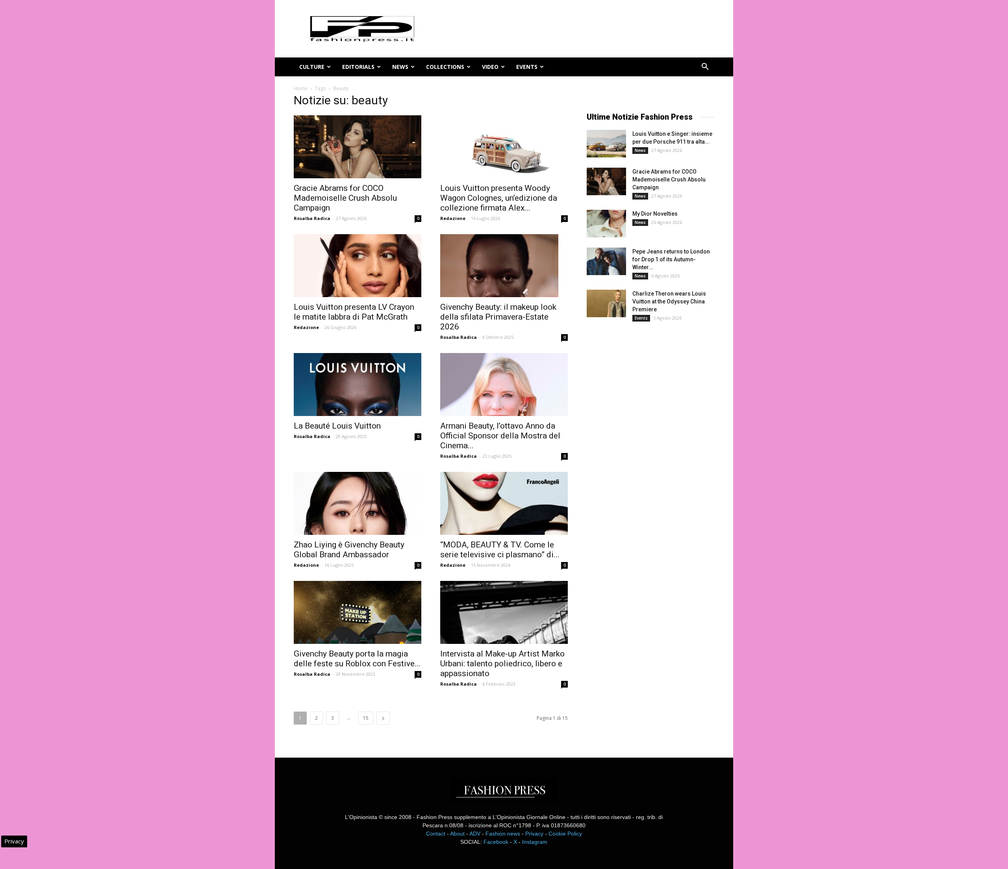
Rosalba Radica (312, 218)
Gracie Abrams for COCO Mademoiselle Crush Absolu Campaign (345, 198)
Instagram (534, 842)
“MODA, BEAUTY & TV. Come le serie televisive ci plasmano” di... (500, 549)
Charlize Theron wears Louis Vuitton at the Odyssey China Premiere (669, 301)
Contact (435, 833)
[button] (704, 67)
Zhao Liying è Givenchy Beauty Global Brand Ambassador (349, 549)
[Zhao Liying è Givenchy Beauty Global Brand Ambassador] (357, 503)
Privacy (534, 833)
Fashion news (502, 833)
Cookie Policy (565, 833)
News (400, 66)
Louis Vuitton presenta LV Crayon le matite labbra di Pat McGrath (354, 312)
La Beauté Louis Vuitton (337, 426)
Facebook (496, 842)
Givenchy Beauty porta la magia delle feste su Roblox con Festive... (357, 658)
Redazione (452, 218)
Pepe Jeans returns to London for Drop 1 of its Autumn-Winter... (671, 259)
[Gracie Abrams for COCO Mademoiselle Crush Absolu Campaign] (357, 146)
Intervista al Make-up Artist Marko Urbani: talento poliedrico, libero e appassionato (502, 663)
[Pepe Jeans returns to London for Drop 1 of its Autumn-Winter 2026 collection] (606, 261)
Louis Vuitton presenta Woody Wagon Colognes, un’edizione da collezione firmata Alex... (498, 198)
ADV (474, 833)
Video (490, 66)
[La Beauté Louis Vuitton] (357, 384)
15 (366, 718)
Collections (445, 66)
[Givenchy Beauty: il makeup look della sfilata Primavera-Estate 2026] (504, 265)
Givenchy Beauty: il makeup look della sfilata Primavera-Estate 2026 (498, 316)
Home (301, 88)
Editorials (358, 66)
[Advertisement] (646, 458)
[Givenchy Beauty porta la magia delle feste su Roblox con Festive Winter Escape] (357, 612)
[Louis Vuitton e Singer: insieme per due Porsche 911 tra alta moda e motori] (606, 143)
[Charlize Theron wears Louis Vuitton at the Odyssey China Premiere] (606, 303)
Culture (311, 66)
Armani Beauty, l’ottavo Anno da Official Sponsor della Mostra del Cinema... (500, 435)
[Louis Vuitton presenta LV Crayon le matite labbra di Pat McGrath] (357, 265)
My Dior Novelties (655, 214)
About (457, 833)
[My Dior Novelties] (606, 223)
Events (526, 66)
